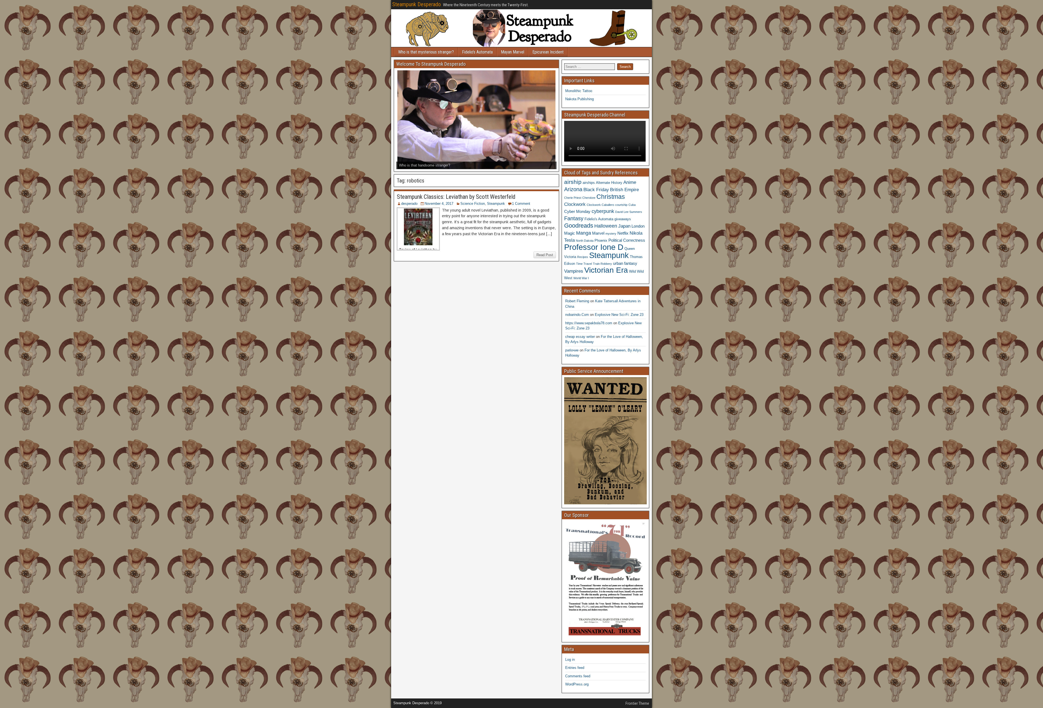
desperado (409, 204)
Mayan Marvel (512, 52)
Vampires (573, 271)
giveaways (622, 219)
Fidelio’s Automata (477, 52)
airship (573, 182)
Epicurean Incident (548, 52)
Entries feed (574, 668)
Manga (583, 233)
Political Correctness (626, 240)
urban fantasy (625, 263)
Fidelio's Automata (599, 219)
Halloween (605, 226)
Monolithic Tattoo (578, 91)
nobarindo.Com (577, 315)
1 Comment (521, 204)
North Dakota (584, 240)
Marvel (598, 233)
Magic (569, 233)
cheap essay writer (580, 337)
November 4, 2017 (439, 204)
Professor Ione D (593, 247)
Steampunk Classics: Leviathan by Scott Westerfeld (456, 196)
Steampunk (496, 204)
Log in (570, 659)
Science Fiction (472, 204)
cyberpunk (603, 211)
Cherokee (588, 197)
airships (589, 183)
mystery (610, 233)
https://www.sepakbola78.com (588, 323)
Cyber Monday (577, 211)
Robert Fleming (577, 301)
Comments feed (577, 676)
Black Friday (596, 189)
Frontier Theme (637, 703)
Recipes (582, 257)
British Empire (624, 189)
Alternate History (609, 183)
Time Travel (584, 263)
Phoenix (601, 240)
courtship (621, 204)
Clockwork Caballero (600, 204)
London (638, 226)
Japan (624, 226)
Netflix (623, 233)
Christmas (610, 196)
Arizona (573, 189)
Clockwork (575, 204)
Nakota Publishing (579, 99)
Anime (629, 182)
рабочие (572, 350)
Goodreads (578, 225)
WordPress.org (577, 684)
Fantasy (573, 218)
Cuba (632, 204)
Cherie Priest (572, 197)
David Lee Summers (628, 211)
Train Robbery (602, 263)
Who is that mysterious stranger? (426, 52)
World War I (581, 278)
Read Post (544, 255)
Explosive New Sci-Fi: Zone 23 (619, 315)
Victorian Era (606, 270)
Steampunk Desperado (416, 4)
